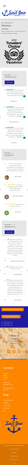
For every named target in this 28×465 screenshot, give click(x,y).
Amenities (6, 403)
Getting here (6, 408)
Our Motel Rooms (8, 400)
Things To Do (7, 405)
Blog (4, 411)
